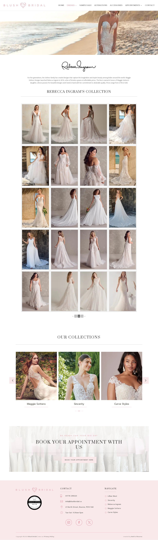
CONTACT (150, 6)
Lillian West (121, 404)
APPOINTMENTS (132, 6)
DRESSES (71, 6)
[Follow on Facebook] (79, 522)
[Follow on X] (89, 522)
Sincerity (36, 404)
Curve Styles (79, 404)
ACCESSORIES (116, 6)
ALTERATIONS (100, 6)
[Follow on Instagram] (68, 522)
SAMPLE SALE (85, 6)
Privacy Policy (49, 537)
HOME (61, 6)
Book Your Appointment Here (79, 460)
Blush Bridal (32, 537)
